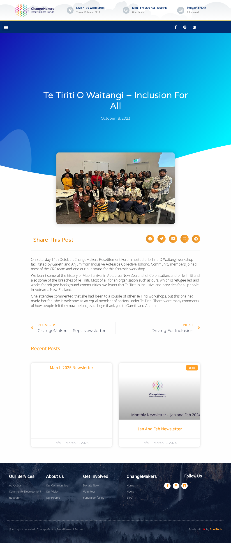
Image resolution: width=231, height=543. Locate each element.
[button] (6, 27)
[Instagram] (184, 27)
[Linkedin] (194, 27)
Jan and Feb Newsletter (159, 429)
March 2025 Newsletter (71, 368)
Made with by (205, 529)
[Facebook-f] (175, 27)
